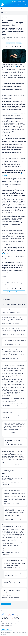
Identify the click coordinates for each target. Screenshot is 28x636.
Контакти (9, 621)
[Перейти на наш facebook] (2, 614)
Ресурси (3, 621)
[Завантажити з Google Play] (15, 618)
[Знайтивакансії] (18, 5)
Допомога (13, 623)
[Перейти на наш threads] (6, 614)
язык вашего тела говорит (12, 113)
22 (17, 46)
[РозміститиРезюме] (22, 5)
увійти (23, 304)
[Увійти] (25, 5)
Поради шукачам (10, 43)
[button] (20, 46)
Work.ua (15, 66)
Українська (4, 611)
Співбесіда (18, 43)
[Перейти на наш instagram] (9, 614)
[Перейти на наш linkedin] (13, 614)
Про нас (15, 621)
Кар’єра (20, 621)
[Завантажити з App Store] (5, 618)
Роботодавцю (21, 1)
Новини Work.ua (5, 623)
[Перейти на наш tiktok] (16, 614)
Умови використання (6, 625)
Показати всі (5, 604)
